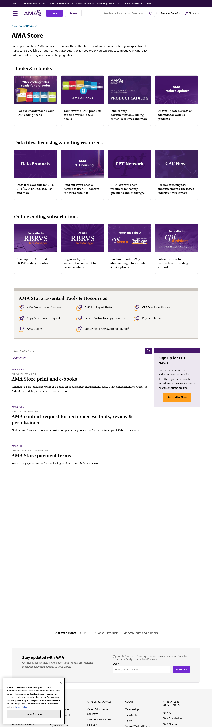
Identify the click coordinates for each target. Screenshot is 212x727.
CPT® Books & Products (104, 633)
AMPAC (167, 712)
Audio (127, 3)
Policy (128, 720)
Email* (116, 663)
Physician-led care (59, 725)
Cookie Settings (34, 714)
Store (111, 3)
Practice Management (25, 25)
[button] (149, 351)
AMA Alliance (170, 724)
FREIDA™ (16, 3)
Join (54, 13)
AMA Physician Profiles (83, 3)
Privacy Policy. (21, 707)
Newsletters (138, 3)
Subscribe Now (177, 397)
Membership (132, 709)
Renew (73, 13)
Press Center (131, 715)
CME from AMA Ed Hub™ (35, 3)
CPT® (119, 3)
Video (149, 3)
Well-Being (101, 3)
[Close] (60, 682)
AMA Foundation (172, 718)
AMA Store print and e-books (140, 633)
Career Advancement (59, 3)
